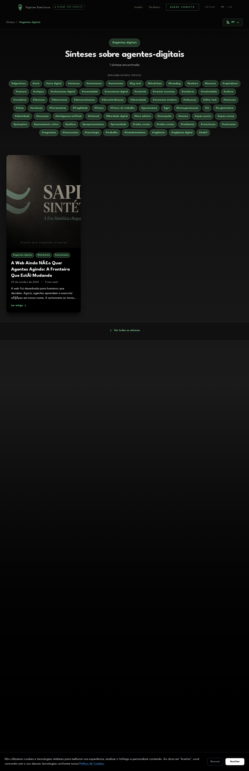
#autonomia (115, 83)
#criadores (187, 91)
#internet (93, 116)
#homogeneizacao (187, 108)
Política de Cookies (91, 763)
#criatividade (209, 91)
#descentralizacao (113, 100)
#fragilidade (80, 108)
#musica (183, 116)
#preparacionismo (93, 124)
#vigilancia (158, 132)
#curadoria (19, 100)
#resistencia (208, 124)
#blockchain (155, 83)
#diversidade (138, 100)
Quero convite (182, 7)
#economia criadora (165, 100)
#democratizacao (84, 100)
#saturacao (229, 124)
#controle (140, 91)
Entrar (210, 7)
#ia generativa (224, 108)
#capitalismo (230, 83)
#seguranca (49, 132)
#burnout (210, 83)
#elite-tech (210, 100)
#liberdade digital (117, 116)
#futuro (99, 108)
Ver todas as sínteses (127, 330)
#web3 (203, 132)
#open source (203, 116)
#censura (21, 91)
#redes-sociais (165, 124)
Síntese (10, 22)
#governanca (149, 108)
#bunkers (192, 83)
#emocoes (229, 100)
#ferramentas (57, 108)
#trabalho (112, 132)
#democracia (59, 100)
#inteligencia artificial (68, 116)
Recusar (215, 761)
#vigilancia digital (181, 132)
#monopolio (164, 116)
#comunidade (90, 91)
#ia (207, 108)
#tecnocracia (70, 132)
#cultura (228, 91)
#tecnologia (92, 132)
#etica (20, 108)
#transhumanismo (135, 132)
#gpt (167, 108)
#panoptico (20, 124)
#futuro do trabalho (122, 108)
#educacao (189, 100)
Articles (138, 7)
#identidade (22, 116)
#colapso (38, 91)
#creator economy (164, 91)
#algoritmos (18, 83)
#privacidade (118, 124)
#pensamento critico (46, 124)
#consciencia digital (116, 91)
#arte (35, 83)
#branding (174, 83)
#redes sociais (141, 124)
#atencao (74, 83)
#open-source (225, 116)
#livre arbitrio (142, 116)
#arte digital (53, 83)
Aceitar (235, 761)
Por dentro (154, 7)
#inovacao (42, 116)
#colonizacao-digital (63, 91)
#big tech (135, 83)
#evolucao (36, 108)
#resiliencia (187, 124)
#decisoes (39, 100)
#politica (70, 124)
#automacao (94, 83)
